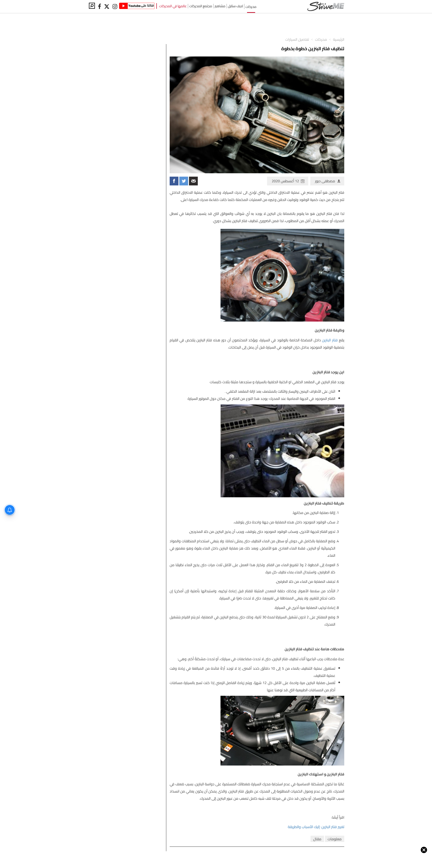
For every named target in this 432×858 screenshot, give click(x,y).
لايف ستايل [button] (235, 6)
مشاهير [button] (220, 6)
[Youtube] (137, 6)
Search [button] (92, 6)
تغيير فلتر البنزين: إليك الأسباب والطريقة (316, 826)
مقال (317, 839)
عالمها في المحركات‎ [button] (173, 6)
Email (193, 181)
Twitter (183, 181)
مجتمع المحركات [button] (200, 6)
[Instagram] (114, 6)
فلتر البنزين (330, 340)
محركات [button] (250, 6)
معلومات (335, 839)
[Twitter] (107, 6)
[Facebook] (99, 6)
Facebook (174, 181)
